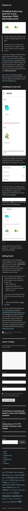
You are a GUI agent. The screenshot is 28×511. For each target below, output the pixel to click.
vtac (12, 493)
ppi (23, 480)
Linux (5, 453)
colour (10, 472)
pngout (20, 480)
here (16, 38)
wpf (20, 501)
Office (5, 457)
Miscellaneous (18, 332)
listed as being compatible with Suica (14, 60)
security (9, 482)
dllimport (21, 472)
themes (9, 487)
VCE (5, 461)
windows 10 (11, 498)
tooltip (14, 487)
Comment (5, 350)
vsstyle (3, 493)
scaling (4, 482)
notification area (12, 478)
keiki (23, 475)
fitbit (7, 333)
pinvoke (12, 480)
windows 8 (17, 496)
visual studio (15, 490)
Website (4, 386)
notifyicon (21, 477)
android (4, 333)
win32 (16, 493)
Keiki (5, 451)
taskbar (4, 487)
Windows (6, 463)
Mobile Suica (11, 81)
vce (10, 490)
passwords (7, 480)
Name (4, 372)
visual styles (21, 490)
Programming (8, 459)
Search (4, 439)
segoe (12, 482)
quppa (5, 332)
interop (17, 475)
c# (6, 472)
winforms (13, 502)
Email (4, 379)
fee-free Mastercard (12, 324)
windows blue (17, 498)
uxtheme (5, 490)
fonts (7, 475)
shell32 (16, 482)
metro (3, 477)
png (17, 480)
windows (6, 496)
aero (3, 472)
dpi (3, 475)
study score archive (9, 485)
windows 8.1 (5, 498)
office (3, 480)
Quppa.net (6, 5)
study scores (20, 485)
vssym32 (8, 493)
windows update (6, 502)
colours (15, 472)
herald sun (12, 475)
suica (10, 333)
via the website (11, 194)
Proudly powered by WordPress (15, 508)
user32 (18, 487)
